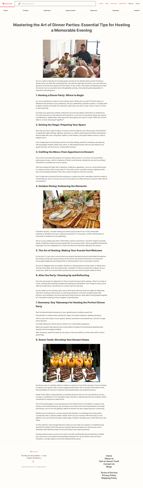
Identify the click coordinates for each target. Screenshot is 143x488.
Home (109, 456)
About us (109, 458)
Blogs (109, 466)
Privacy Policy (109, 475)
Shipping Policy (109, 478)
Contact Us (109, 464)
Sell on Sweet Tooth (109, 461)
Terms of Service (109, 472)
